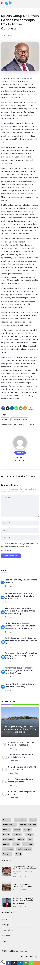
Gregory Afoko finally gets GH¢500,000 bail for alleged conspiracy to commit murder (24, 870)
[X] (8, 406)
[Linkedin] (12, 406)
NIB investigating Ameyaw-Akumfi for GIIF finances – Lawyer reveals (24, 901)
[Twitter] (26, 956)
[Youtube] (31, 956)
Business (6, 936)
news (4, 919)
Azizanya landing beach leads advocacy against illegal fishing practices (20, 729)
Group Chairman (9, 424)
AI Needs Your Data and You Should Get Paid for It (21, 743)
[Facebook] (3, 406)
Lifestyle (6, 924)
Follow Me (20, 453)
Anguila (5, 419)
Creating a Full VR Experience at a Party (22, 792)
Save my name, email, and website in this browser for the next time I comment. (19, 546)
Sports (5, 941)
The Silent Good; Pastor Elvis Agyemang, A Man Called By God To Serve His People (20, 611)
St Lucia (31, 424)
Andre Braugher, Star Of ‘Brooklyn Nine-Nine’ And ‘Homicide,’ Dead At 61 (21, 641)
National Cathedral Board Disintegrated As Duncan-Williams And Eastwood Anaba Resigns (21, 626)
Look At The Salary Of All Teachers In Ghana (21, 581)
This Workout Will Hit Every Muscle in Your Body (20, 755)
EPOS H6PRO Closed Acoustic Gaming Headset (21, 780)
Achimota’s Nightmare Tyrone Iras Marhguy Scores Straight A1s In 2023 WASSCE (21, 656)
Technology (7, 930)
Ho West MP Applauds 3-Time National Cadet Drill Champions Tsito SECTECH (19, 596)
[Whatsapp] (16, 406)
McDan (21, 424)
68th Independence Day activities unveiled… (23, 885)
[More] (25, 406)
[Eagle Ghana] (6, 3)
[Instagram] (36, 956)
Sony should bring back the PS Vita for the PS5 (22, 768)
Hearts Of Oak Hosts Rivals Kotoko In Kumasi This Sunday (21, 685)
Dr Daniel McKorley (19, 419)
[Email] (21, 406)
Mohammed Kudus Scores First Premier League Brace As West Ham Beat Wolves (19, 670)
